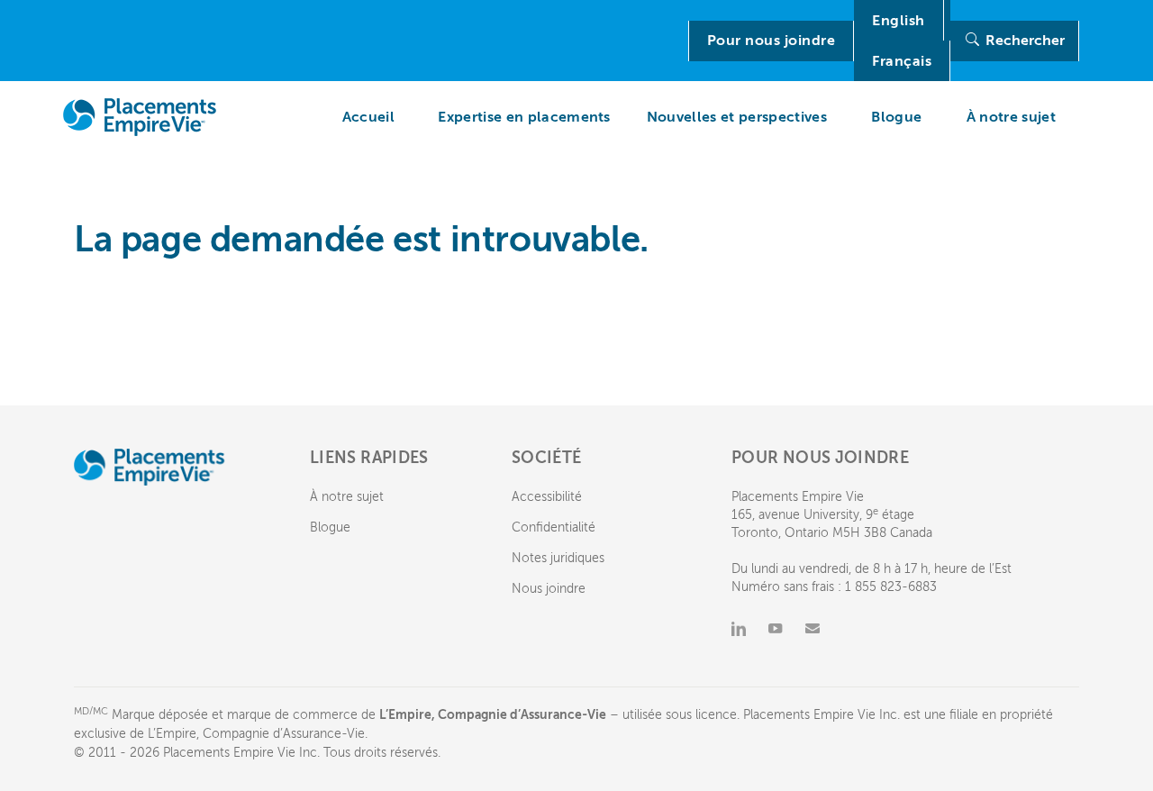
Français (901, 61)
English (898, 21)
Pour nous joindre (771, 40)
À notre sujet (347, 497)
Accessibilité (547, 497)
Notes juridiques (558, 558)
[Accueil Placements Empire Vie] (144, 117)
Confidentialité (553, 527)
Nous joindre (549, 589)
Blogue (330, 527)
